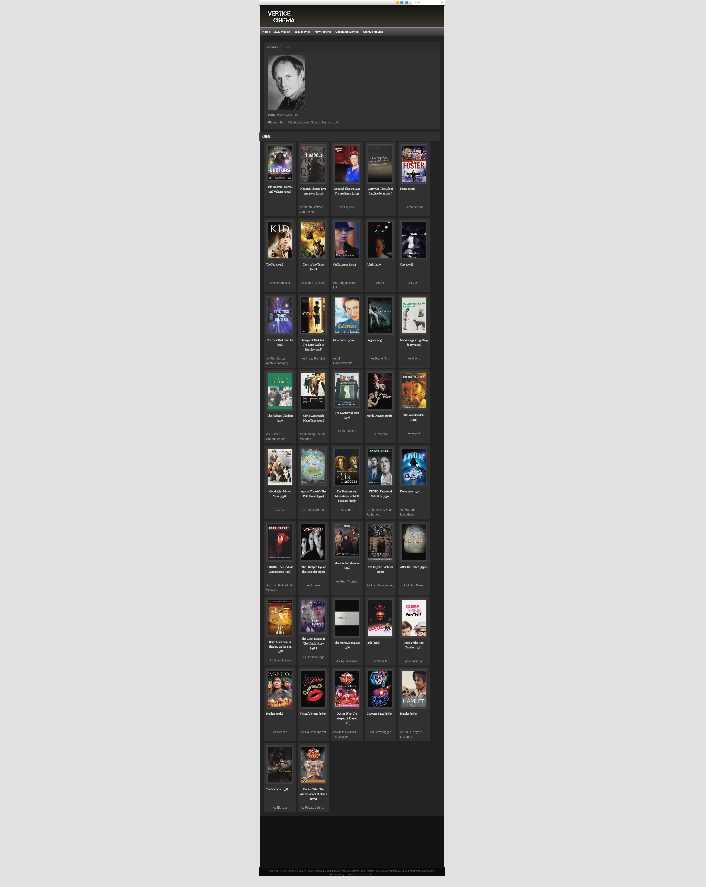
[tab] (273, 47)
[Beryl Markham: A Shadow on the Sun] (280, 618)
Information (273, 47)
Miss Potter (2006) (344, 340)
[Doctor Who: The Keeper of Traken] (347, 689)
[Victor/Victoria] (313, 689)
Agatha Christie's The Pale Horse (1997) (313, 494)
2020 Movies (282, 31)
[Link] (380, 618)
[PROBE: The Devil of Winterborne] (280, 542)
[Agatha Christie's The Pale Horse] (313, 466)
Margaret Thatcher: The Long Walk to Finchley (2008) (313, 344)
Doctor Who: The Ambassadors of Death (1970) (313, 793)
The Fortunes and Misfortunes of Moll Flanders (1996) (347, 496)
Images (287, 47)
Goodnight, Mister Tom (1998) (280, 494)
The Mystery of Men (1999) (347, 415)
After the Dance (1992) (413, 567)
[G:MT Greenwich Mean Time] (313, 391)
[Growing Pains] (380, 689)
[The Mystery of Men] (347, 389)
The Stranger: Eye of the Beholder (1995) (314, 569)
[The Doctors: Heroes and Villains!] (280, 163)
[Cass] (414, 239)
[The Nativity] (280, 764)
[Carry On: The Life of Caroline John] (380, 164)
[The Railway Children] (280, 391)
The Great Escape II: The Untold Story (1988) (314, 643)
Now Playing (323, 31)
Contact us (352, 874)
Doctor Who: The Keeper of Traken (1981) (347, 718)
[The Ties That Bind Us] (280, 315)
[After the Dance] (414, 542)
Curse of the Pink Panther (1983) (414, 645)
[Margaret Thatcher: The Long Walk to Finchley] (313, 315)
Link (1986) (373, 642)
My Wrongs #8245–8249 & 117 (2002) (414, 342)
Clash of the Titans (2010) (314, 267)
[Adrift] (380, 240)
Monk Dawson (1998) (379, 415)
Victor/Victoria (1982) (313, 713)
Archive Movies (372, 32)
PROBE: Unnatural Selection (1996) (380, 494)
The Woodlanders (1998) (414, 417)
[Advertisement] (352, 841)
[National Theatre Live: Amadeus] (313, 164)
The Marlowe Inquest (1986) (347, 645)
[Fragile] (380, 315)
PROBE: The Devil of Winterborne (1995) (280, 569)
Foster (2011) (407, 188)
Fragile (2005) (374, 340)
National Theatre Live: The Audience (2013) (347, 191)
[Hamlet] (414, 689)
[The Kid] (280, 239)
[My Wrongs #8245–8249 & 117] (414, 315)
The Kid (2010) (274, 264)
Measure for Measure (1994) (347, 565)
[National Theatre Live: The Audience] (347, 164)
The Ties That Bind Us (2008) (280, 342)
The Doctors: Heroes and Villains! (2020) (280, 189)
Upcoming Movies (347, 31)
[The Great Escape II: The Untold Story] (313, 616)
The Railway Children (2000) (280, 418)
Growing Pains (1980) (379, 713)
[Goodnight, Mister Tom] (280, 466)
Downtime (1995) (410, 491)
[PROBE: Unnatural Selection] (380, 466)
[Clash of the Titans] (313, 239)
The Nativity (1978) (277, 789)
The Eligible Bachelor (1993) (380, 569)
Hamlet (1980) (408, 713)
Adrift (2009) (374, 264)
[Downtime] (414, 466)
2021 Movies (302, 31)
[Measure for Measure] (347, 540)
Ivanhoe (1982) (274, 713)
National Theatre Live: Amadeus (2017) (313, 191)
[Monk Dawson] (380, 391)
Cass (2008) (406, 264)
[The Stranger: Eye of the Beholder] (313, 542)
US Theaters (366, 874)
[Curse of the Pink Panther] (414, 618)
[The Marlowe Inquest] (347, 618)
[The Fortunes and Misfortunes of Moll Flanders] (347, 466)
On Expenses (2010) (344, 264)
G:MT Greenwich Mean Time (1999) (313, 418)
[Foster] (414, 164)
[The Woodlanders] (414, 390)
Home (266, 31)
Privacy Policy (337, 874)
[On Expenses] (347, 239)
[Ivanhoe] (280, 689)
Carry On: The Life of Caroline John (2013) (380, 191)
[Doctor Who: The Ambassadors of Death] (313, 764)
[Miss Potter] (347, 315)
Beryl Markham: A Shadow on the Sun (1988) (280, 646)
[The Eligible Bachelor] (380, 542)
